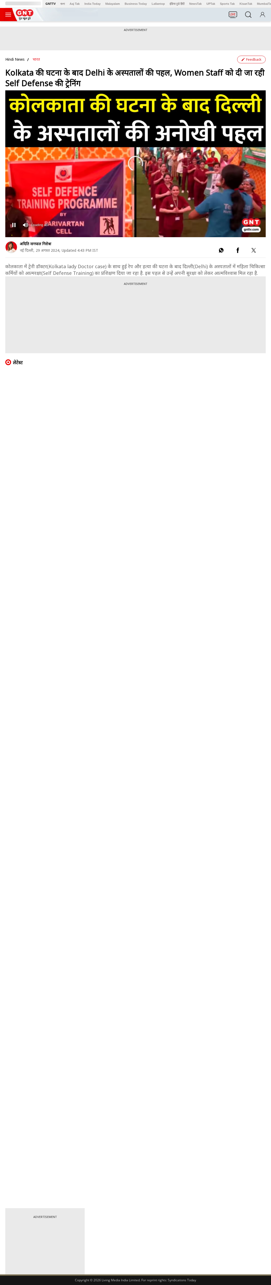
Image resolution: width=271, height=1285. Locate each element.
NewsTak (195, 3)
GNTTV (51, 3)
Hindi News (15, 59)
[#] (221, 251)
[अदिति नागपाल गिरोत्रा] (11, 247)
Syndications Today (182, 1280)
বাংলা (62, 3)
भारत (36, 59)
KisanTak (246, 3)
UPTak (210, 3)
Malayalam (112, 3)
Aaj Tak (75, 3)
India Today (92, 3)
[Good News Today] (24, 18)
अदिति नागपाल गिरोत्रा (35, 243)
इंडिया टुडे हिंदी (177, 3)
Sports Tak (227, 3)
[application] (135, 163)
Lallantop (158, 3)
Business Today (136, 3)
